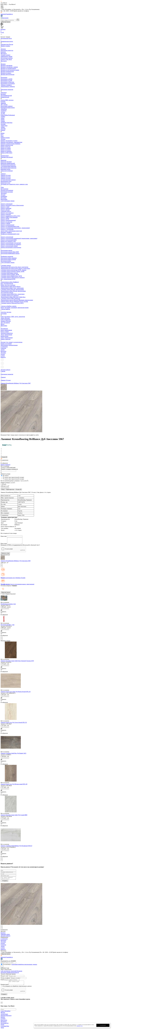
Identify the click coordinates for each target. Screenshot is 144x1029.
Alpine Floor (4, 125)
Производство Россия (7, 44)
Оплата (3, 354)
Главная (3, 371)
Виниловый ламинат (7, 106)
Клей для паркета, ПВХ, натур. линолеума (13, 316)
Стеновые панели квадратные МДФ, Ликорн (13, 270)
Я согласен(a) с (20, 964)
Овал (2, 136)
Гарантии (3, 348)
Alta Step (3, 128)
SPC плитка (4, 104)
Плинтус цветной (6, 214)
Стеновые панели (6, 265)
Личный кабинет (5, 935)
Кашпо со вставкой (6, 343)
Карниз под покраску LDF (8, 241)
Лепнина (3, 49)
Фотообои (3, 197)
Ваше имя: (4, 536)
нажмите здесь (79, 1025)
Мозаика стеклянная (6, 65)
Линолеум (3, 92)
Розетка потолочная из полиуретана (11, 247)
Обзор (2, 489)
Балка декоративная (6, 330)
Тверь (2, 1027)
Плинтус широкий (6, 208)
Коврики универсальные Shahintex (10, 143)
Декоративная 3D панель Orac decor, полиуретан (14, 267)
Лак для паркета (5, 322)
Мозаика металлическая (7, 74)
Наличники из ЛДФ (6, 80)
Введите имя (4, 976)
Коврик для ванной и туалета (9, 140)
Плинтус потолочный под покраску (11, 244)
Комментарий (4, 984)
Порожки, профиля (6, 232)
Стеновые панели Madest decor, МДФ (11, 276)
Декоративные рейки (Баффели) (10, 282)
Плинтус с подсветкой (7, 229)
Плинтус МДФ (5, 219)
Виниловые (4, 199)
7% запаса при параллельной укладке (13, 479)
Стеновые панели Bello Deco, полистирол (12, 294)
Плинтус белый (5, 210)
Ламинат (3, 173)
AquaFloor (3, 110)
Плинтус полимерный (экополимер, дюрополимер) (15, 228)
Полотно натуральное (7, 190)
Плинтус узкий (5, 207)
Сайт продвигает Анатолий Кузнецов (11, 971)
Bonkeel (3, 130)
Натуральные (4, 188)
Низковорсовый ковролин (8, 164)
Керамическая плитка (7, 41)
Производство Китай (7, 157)
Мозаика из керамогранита (8, 68)
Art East (3, 112)
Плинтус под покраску (7, 213)
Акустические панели (7, 292)
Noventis (3, 124)
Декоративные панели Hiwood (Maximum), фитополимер (17, 300)
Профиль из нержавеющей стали (10, 234)
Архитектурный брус (7, 333)
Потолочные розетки (7, 58)
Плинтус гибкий (5, 223)
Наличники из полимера (8, 83)
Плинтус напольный (6, 204)
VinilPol (3, 116)
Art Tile (3, 113)
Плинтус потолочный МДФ (9, 240)
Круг (2, 134)
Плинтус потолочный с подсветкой (11, 243)
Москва (3, 1012)
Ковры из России (5, 146)
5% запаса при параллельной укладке (13, 477)
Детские (3, 139)
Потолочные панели (6, 250)
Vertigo (2, 119)
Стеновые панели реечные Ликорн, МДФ (12, 271)
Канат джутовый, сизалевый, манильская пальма (14, 307)
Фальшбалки (4, 328)
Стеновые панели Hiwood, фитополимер (12, 289)
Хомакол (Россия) (6, 321)
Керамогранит (5, 155)
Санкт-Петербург (5, 1011)
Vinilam (3, 121)
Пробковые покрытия (7, 256)
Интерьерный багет (6, 38)
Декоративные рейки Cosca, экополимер (12, 288)
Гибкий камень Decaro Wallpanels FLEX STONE (14, 301)
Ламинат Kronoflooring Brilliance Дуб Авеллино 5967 (16, 383)
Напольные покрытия (7, 89)
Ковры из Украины (6, 151)
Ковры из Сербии (6, 148)
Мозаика (3, 64)
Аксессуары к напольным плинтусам (11, 231)
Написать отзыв (5, 553)
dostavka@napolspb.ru (7, 14)
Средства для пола (6, 312)
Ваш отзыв (4, 543)
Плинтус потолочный (7, 237)
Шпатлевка (4, 325)
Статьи (3, 355)
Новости (3, 357)
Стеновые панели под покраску (10, 295)
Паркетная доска (5, 182)
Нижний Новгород (6, 1015)
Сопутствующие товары (7, 201)
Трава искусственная (7, 170)
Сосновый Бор (5, 1026)
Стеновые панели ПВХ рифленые (10, 298)
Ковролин (3, 160)
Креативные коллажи (7, 191)
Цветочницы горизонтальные (9, 345)
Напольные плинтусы (7, 50)
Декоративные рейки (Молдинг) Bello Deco (13, 297)
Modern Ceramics (5, 46)
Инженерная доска (6, 181)
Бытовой (3, 94)
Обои (2, 187)
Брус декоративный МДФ (8, 279)
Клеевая (3, 101)
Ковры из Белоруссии (7, 145)
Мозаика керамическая (7, 71)
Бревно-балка (4, 336)
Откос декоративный (7, 337)
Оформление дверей (6, 56)
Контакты (3, 351)
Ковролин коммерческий (8, 163)
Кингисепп (4, 1020)
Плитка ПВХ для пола (7, 100)
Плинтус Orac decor (6, 59)
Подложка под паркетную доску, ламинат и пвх (14, 184)
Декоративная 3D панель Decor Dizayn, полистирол (15, 268)
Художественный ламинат (8, 179)
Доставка (3, 352)
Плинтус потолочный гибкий (9, 246)
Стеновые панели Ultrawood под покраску (13, 277)
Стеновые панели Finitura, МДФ (10, 274)
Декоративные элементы (8, 86)
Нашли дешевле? (5, 464)
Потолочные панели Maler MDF (10, 252)
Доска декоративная (6, 334)
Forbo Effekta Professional (8, 115)
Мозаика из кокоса (6, 73)
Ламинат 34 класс (6, 178)
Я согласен (103, 1025)
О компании (4, 346)
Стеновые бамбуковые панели (9, 273)
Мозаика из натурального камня (10, 70)
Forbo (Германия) (5, 319)
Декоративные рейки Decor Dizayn (10, 286)
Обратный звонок (5, 22)
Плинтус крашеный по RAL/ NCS (10, 216)
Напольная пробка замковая (8, 258)
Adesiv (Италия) (5, 318)
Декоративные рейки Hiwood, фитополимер (13, 291)
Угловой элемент (5, 55)
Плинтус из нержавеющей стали (10, 226)
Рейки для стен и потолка (8, 285)
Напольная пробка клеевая (8, 259)
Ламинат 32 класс (6, 175)
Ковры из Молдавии (6, 152)
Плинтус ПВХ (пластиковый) (9, 217)
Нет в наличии (5, 487)
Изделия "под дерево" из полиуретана (11, 342)
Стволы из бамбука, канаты (8, 306)
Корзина (3, 932)
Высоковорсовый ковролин (8, 167)
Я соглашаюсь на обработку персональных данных (17, 986)
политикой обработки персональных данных (24, 964)
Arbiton (3, 127)
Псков (2, 1024)
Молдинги (4, 53)
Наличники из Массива (7, 82)
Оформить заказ (5, 934)
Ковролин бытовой (6, 161)
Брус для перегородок (7, 283)
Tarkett (2, 118)
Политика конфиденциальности (10, 972)
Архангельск (4, 1014)
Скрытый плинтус (6, 211)
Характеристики (10, 489)
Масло (2, 324)
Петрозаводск (4, 1023)
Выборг (3, 1017)
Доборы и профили (6, 85)
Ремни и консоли (5, 339)
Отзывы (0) (4, 457)
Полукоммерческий (6, 95)
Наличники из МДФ (6, 79)
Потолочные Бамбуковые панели (10, 253)
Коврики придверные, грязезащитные (11, 142)
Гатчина (3, 1018)
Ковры (2, 133)
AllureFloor (4, 109)
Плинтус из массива (6, 222)
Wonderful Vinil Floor (6, 122)
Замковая (3, 103)
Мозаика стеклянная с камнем (9, 67)
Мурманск (4, 1021)
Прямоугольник (5, 137)
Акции (3, 349)
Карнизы (3, 52)
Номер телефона (6, 978)
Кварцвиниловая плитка (8, 107)
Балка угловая (5, 331)
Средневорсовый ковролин (8, 166)
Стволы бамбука (5, 309)
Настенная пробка (6, 261)
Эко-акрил (4, 193)
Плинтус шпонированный (8, 220)
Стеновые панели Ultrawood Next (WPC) (12, 303)
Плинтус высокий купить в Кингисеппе (12, 205)
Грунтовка (4, 313)
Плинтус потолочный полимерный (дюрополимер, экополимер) (19, 238)
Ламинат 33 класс (6, 176)
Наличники (4, 77)
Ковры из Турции (6, 149)
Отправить (4, 994)
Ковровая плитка (5, 169)
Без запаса (5, 475)
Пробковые (4, 196)
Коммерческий (5, 97)
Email (2, 979)
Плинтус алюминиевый (7, 225)
